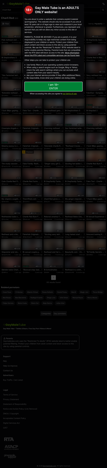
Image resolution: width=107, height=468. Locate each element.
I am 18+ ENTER (53, 86)
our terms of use (70, 93)
